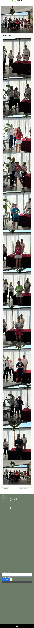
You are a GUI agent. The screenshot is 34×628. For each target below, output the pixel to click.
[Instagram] (10, 508)
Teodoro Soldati (5, 488)
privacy (11, 577)
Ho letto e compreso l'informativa (7, 577)
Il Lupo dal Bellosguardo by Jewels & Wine (25, 488)
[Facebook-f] (13, 508)
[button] (17, 3)
